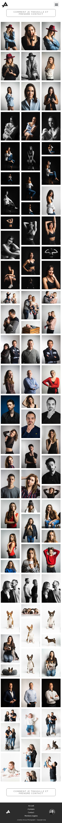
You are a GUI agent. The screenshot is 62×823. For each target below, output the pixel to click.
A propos (31, 809)
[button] (56, 4)
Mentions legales (31, 816)
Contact (31, 812)
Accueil (31, 806)
